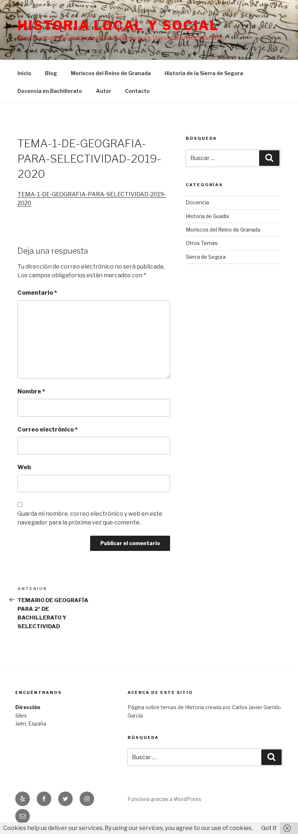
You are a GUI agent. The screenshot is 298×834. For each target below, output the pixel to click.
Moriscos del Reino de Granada (111, 73)
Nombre (31, 391)
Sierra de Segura (206, 257)
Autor (103, 91)
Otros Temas (202, 243)
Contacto (137, 91)
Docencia (197, 202)
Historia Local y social (118, 25)
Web (24, 467)
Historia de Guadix (207, 216)
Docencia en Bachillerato (49, 91)
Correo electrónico (47, 429)
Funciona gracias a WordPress (164, 799)
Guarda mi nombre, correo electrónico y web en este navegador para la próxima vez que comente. (89, 518)
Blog (51, 73)
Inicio (24, 73)
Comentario (37, 292)
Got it (269, 828)
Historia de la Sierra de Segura (204, 73)
